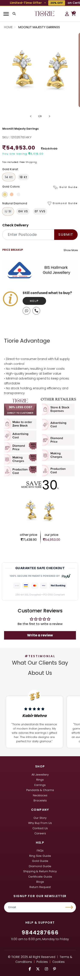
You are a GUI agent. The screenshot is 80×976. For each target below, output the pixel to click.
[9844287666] (26, 311)
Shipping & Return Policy (40, 871)
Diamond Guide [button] (65, 203)
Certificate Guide (40, 877)
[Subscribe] (69, 907)
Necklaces (40, 795)
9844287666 (40, 932)
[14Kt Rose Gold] (11, 194)
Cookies (58, 962)
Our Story (40, 818)
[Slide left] (30, 116)
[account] (67, 14)
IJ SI (8, 211)
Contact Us (40, 828)
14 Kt (9, 177)
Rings (40, 780)
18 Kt (23, 177)
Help (34, 301)
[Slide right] (49, 116)
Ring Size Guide (40, 856)
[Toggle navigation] (6, 13)
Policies (42, 962)
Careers (40, 833)
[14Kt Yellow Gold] (4, 194)
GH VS (23, 211)
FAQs (40, 851)
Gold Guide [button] (68, 187)
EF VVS (40, 211)
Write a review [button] (40, 635)
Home (8, 27)
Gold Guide (40, 861)
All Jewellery (40, 775)
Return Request (40, 887)
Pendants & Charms (40, 790)
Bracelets (40, 800)
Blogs (40, 882)
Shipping (31, 162)
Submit (65, 234)
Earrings (40, 785)
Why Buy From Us (40, 823)
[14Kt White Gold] (18, 194)
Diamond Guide (40, 866)
